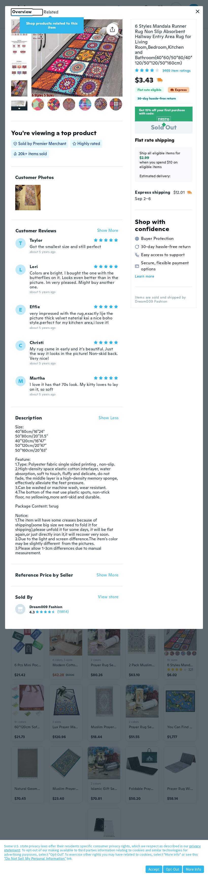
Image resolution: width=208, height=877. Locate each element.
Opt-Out (172, 869)
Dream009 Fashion (45, 607)
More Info (193, 869)
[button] (197, 11)
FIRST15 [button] (163, 119)
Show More (107, 230)
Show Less (108, 418)
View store (108, 597)
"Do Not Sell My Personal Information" (35, 858)
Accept (154, 869)
